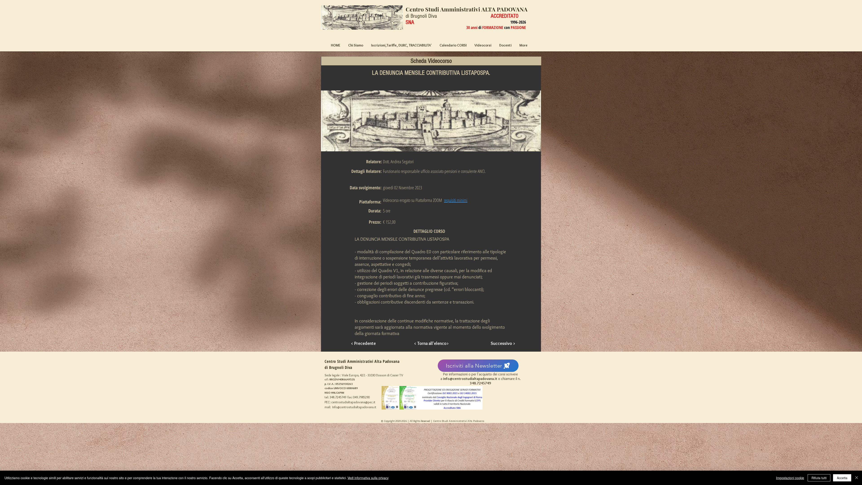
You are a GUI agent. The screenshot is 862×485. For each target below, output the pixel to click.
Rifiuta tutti (819, 478)
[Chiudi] (856, 477)
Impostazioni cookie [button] (790, 478)
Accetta (842, 478)
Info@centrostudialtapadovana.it (354, 407)
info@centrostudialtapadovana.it (470, 378)
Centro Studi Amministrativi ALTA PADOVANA (467, 9)
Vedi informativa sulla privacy (368, 478)
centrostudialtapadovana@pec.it (353, 402)
